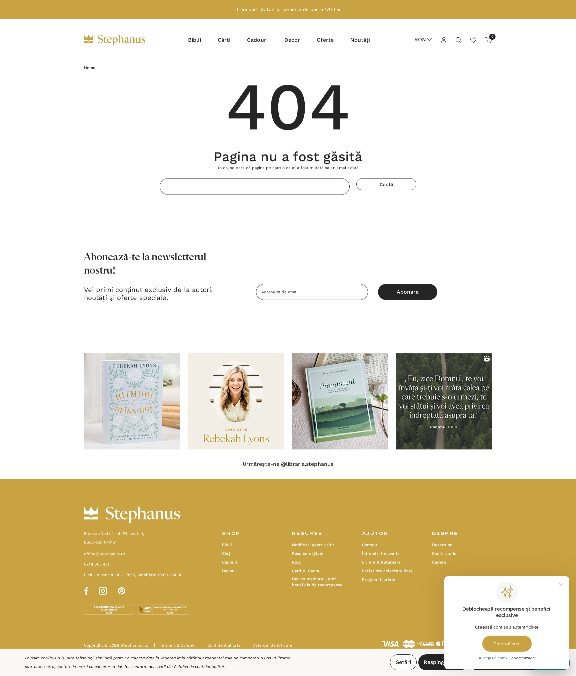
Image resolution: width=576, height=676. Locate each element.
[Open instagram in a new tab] (103, 590)
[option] (132, 401)
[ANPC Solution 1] (109, 609)
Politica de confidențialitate (200, 666)
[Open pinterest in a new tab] (122, 590)
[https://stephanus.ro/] (121, 40)
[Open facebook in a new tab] (85, 590)
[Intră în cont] (443, 39)
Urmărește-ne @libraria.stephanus (288, 464)
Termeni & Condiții (175, 645)
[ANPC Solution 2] (163, 609)
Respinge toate (443, 662)
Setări (403, 662)
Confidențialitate (221, 645)
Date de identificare (269, 645)
